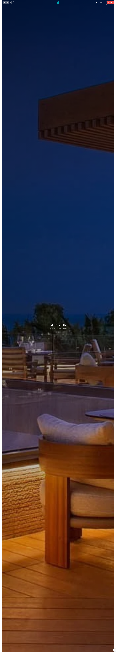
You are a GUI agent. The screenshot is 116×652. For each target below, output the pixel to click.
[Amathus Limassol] (58, 2)
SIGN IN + (97, 2)
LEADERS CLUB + (102, 2)
